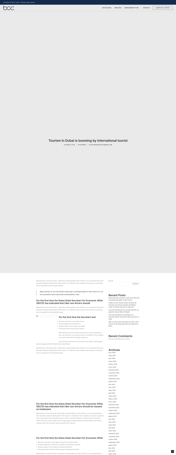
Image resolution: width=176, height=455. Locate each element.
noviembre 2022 (114, 407)
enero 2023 (112, 402)
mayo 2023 (112, 390)
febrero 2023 (113, 399)
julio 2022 (112, 419)
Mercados (118, 7)
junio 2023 (112, 387)
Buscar (111, 281)
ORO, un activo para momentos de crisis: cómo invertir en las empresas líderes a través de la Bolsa (124, 324)
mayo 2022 (112, 425)
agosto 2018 (112, 445)
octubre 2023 (113, 376)
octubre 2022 (113, 410)
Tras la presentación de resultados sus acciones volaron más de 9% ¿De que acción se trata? (124, 317)
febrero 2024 (113, 364)
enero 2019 (112, 431)
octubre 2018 (113, 439)
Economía (82, 144)
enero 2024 (112, 367)
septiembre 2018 (114, 442)
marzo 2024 (112, 361)
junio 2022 (112, 422)
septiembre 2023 (114, 379)
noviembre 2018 (114, 436)
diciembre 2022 (114, 405)
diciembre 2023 (114, 370)
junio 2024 (112, 352)
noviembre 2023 (114, 373)
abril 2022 (112, 428)
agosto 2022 (113, 416)
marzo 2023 (112, 396)
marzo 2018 (112, 454)
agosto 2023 (113, 381)
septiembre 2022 (114, 413)
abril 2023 (112, 393)
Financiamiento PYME (131, 7)
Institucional (107, 7)
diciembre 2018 (114, 433)
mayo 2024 (112, 355)
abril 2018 (112, 451)
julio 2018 (112, 448)
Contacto (146, 7)
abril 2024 (112, 358)
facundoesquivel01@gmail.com (101, 144)
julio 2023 (112, 384)
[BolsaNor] (8, 8)
